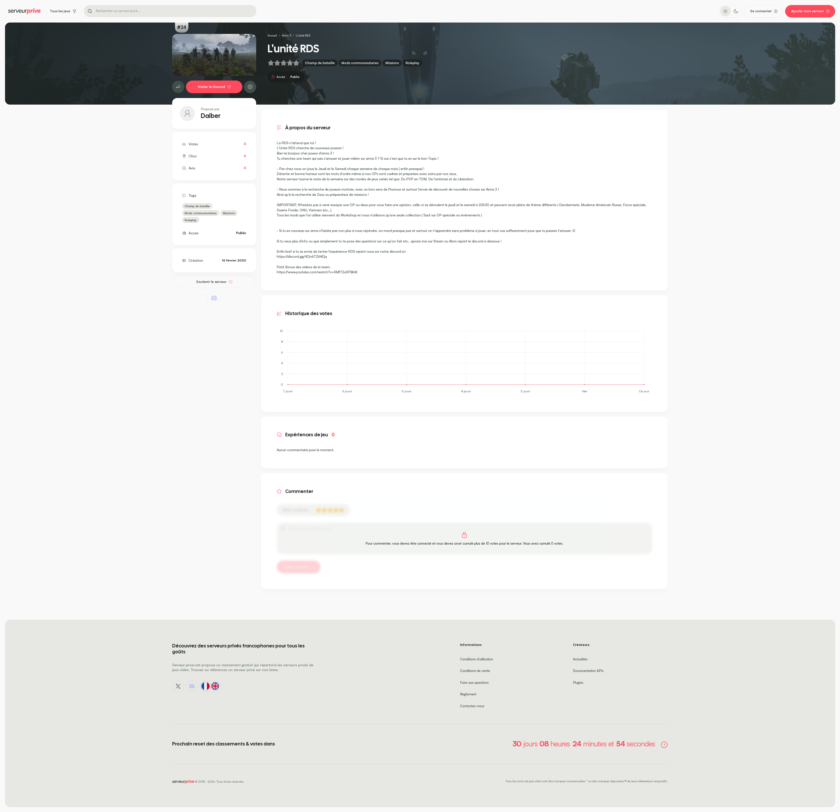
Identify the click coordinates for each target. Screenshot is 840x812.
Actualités (580, 659)
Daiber (210, 116)
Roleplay (412, 63)
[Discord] (214, 298)
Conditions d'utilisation (476, 659)
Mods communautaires (359, 63)
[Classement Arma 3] (178, 87)
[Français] (205, 686)
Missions (392, 63)
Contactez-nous (472, 706)
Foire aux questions (474, 682)
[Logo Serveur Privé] (24, 11)
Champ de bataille (320, 63)
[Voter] (250, 87)
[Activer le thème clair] (725, 11)
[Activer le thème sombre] (736, 11)
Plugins (578, 682)
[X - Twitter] (178, 686)
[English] (215, 686)
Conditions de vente (475, 671)
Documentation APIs (588, 671)
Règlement (468, 694)
